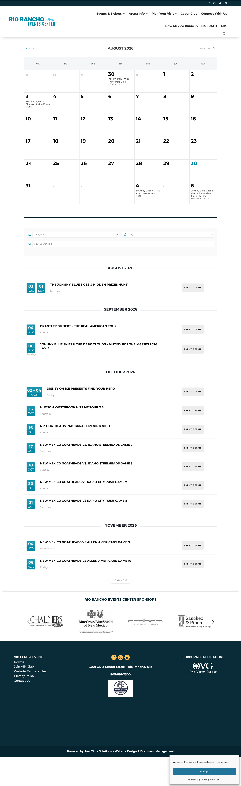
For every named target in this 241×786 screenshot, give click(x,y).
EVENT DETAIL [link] (193, 288)
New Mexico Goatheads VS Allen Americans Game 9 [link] (85, 542)
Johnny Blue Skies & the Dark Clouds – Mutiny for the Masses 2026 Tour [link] (98, 346)
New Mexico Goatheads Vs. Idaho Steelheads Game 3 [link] (86, 463)
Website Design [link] (126, 751)
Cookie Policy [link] (193, 779)
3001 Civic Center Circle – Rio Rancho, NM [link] (120, 667)
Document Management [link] (157, 751)
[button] (28, 621)
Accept (204, 771)
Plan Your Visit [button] (163, 13)
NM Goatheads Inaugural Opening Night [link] (76, 426)
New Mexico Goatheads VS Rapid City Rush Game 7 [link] (83, 482)
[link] (209, 4)
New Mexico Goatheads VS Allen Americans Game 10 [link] (85, 561)
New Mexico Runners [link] (181, 26)
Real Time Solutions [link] (98, 751)
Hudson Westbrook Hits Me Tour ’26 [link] (71, 407)
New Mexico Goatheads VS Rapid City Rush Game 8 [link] (83, 501)
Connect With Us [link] (214, 13)
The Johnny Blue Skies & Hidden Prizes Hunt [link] (89, 284)
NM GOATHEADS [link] (214, 26)
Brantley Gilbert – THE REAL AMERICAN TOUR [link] (78, 326)
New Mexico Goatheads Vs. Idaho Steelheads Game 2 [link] (86, 445)
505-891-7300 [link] (120, 674)
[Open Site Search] (223, 33)
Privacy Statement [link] (211, 779)
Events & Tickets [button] (109, 13)
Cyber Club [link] (189, 13)
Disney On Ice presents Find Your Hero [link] (81, 388)
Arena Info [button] (137, 13)
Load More (120, 580)
